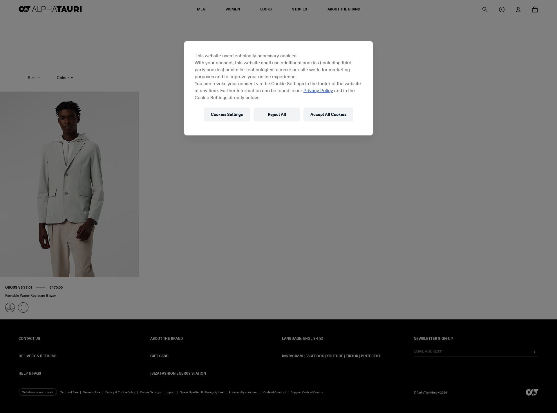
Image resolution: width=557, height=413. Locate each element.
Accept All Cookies (328, 114)
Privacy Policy (318, 90)
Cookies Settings (227, 114)
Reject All (277, 114)
